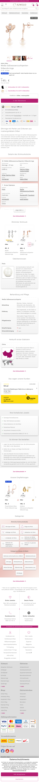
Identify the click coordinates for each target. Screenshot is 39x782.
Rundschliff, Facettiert (27, 195)
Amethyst (23, 697)
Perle (3, 189)
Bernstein (23, 702)
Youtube (7, 751)
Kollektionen (33, 13)
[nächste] (35, 241)
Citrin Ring (4, 702)
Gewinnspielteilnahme (10, 644)
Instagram (12, 751)
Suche (36, 8)
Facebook (3, 751)
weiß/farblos (24, 199)
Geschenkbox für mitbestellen (18, 91)
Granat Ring (4, 708)
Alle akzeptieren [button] (19, 774)
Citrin (21, 705)
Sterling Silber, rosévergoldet (24, 170)
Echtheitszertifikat (10, 639)
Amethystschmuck (25, 670)
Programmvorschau (29, 647)
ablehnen (13, 768)
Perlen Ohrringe (8, 567)
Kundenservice (10, 636)
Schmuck (4, 13)
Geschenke (25, 13)
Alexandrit (23, 694)
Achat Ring (4, 694)
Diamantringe (5, 681)
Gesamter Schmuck (6, 667)
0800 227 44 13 (10, 621)
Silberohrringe (18, 567)
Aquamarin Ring (5, 699)
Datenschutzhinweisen (19, 770)
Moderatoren (29, 639)
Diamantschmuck (25, 681)
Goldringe (4, 684)
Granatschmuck (24, 684)
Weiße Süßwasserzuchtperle (27, 190)
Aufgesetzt (5, 199)
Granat (22, 708)
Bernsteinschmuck (25, 675)
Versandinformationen (10, 653)
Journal (28, 653)
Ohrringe (8, 562)
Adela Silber (24, 179)
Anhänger (4, 670)
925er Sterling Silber (8, 175)
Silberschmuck (29, 562)
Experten (28, 642)
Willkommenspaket (10, 642)
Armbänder (4, 673)
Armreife (3, 675)
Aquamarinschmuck (26, 673)
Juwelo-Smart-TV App (10, 650)
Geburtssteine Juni (30, 567)
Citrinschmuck (24, 678)
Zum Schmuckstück (18, 216)
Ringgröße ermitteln (10, 658)
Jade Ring (4, 710)
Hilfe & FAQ (10, 655)
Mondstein (23, 710)
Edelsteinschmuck (14, 13)
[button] (2, 5)
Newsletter (29, 650)
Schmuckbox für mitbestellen (18, 87)
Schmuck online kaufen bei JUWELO (13, 556)
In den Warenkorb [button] (19, 101)
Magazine (29, 644)
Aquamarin (23, 699)
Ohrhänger (5, 179)
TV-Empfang (10, 647)
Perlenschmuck (18, 562)
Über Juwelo (28, 636)
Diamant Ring (5, 705)
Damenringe (4, 678)
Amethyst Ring (5, 697)
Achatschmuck (24, 667)
